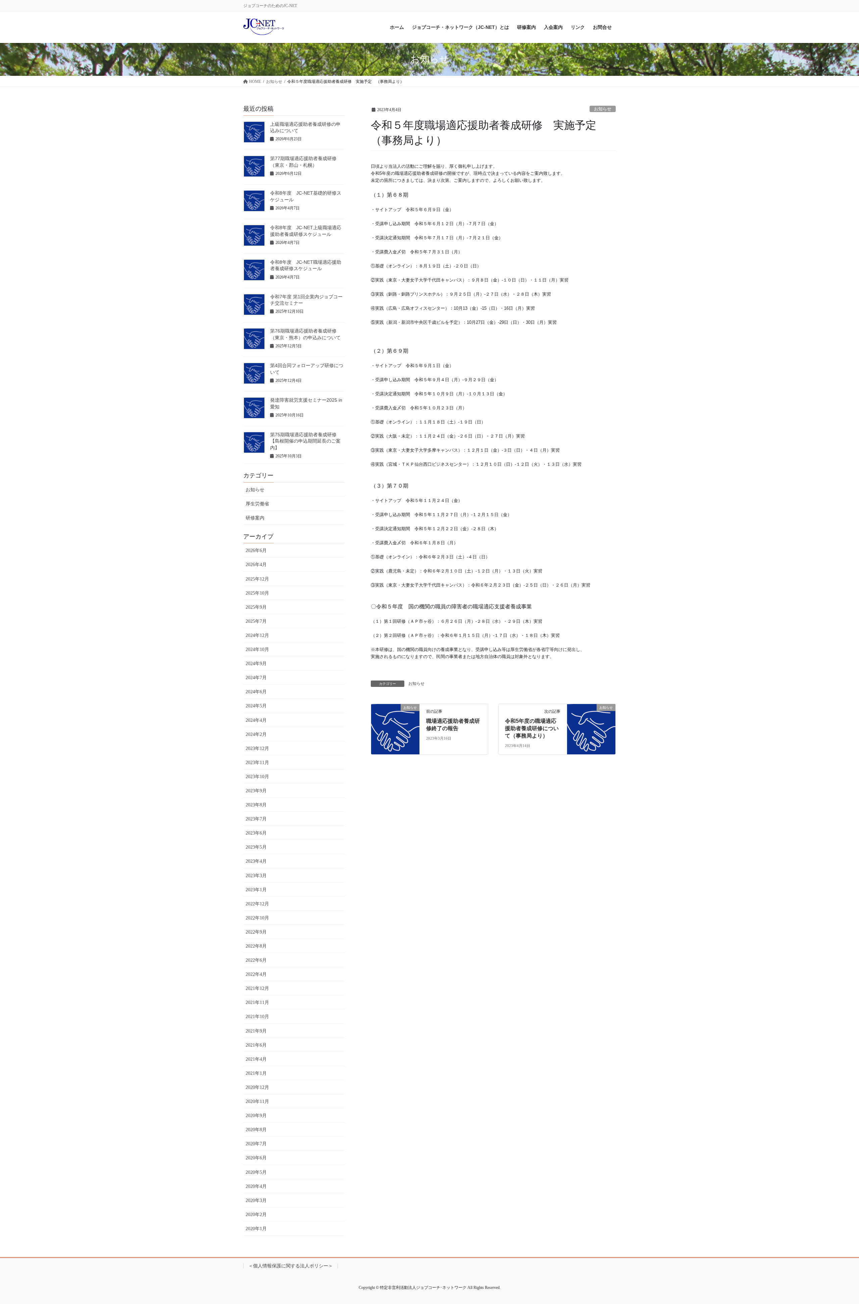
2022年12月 (257, 903)
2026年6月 (256, 550)
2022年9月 (256, 932)
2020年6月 (256, 1157)
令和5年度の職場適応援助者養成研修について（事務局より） (532, 728)
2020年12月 (257, 1087)
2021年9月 (256, 1031)
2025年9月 (256, 607)
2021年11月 (257, 1002)
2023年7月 (256, 818)
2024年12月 (257, 635)
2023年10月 (257, 776)
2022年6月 (256, 960)
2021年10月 (257, 1016)
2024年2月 (256, 734)
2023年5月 (256, 847)
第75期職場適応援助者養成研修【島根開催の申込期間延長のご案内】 (305, 441)
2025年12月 (257, 579)
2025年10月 (257, 593)
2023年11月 (257, 762)
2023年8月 (256, 804)
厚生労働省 (257, 503)
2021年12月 (257, 988)
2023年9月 (256, 790)
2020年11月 (257, 1101)
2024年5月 (256, 705)
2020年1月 (256, 1228)
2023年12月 (257, 748)
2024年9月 (256, 663)
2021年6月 (256, 1045)
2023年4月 (256, 861)
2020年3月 (256, 1200)
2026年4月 (256, 564)
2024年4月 (256, 720)
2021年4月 (256, 1059)
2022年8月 (256, 946)
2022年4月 (256, 974)
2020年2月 (256, 1214)
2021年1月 (256, 1073)
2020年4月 (256, 1186)
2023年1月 (256, 889)
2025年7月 (256, 621)
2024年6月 (256, 691)
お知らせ (602, 109)
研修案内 (255, 517)
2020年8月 (256, 1129)
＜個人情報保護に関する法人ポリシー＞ (290, 1265)
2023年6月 (256, 833)
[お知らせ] (395, 728)
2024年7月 (256, 677)
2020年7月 (256, 1143)
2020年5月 (256, 1172)
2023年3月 (256, 875)
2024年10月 (257, 649)
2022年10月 (257, 917)
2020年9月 (256, 1115)
